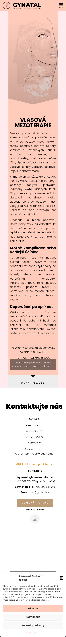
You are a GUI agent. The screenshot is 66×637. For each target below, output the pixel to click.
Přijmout (33, 608)
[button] (61, 578)
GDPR (28, 632)
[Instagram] (35, 518)
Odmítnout (33, 617)
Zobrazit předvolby (33, 625)
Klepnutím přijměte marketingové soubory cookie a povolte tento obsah (33, 364)
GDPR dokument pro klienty (34, 464)
